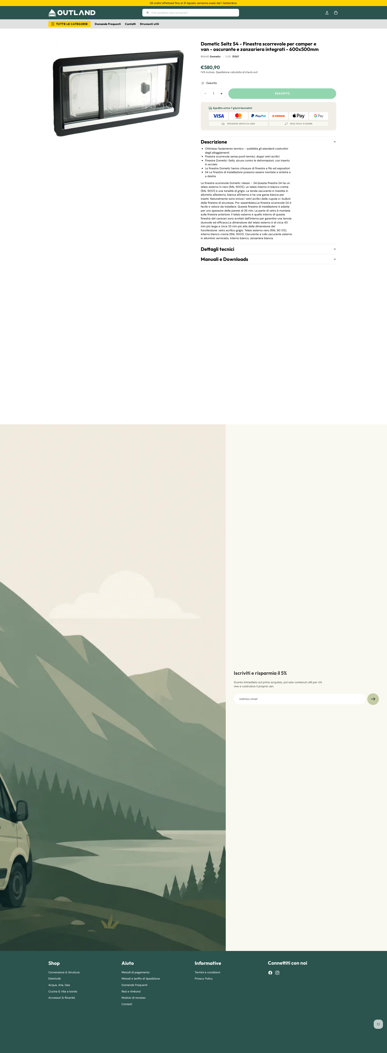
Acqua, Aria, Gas (59, 985)
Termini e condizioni (207, 972)
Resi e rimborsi (131, 991)
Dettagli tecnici (217, 249)
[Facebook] (270, 972)
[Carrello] (335, 12)
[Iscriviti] (373, 699)
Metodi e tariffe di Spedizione (141, 978)
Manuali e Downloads (224, 259)
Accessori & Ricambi (61, 997)
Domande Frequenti (134, 985)
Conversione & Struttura (64, 972)
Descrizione (214, 142)
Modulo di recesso (134, 997)
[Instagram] (277, 972)
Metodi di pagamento (136, 972)
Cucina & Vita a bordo (62, 991)
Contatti (127, 1004)
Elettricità (54, 978)
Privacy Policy (204, 978)
